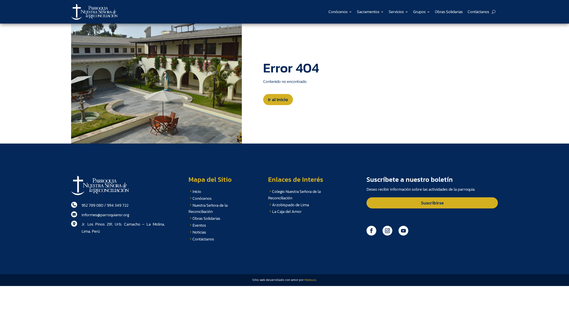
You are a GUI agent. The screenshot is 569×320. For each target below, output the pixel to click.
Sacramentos (368, 12)
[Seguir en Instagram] (387, 231)
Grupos (419, 12)
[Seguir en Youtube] (403, 231)
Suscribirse (432, 203)
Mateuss (310, 280)
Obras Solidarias (449, 12)
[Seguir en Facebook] (371, 231)
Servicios (396, 12)
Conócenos (338, 12)
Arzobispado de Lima (290, 205)
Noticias (199, 232)
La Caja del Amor (287, 211)
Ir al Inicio (278, 99)
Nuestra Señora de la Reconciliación (208, 208)
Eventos (199, 225)
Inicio (196, 191)
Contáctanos (478, 12)
